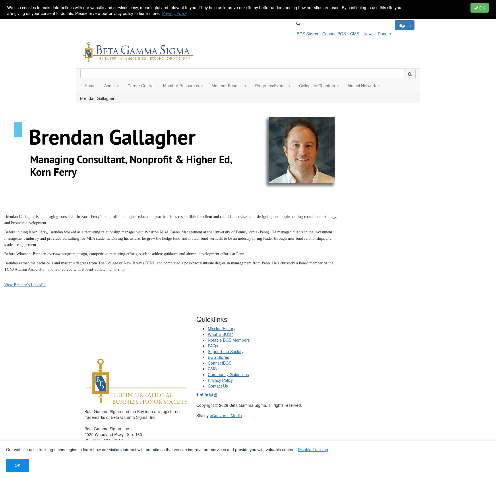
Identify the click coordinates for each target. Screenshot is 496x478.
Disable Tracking (313, 449)
